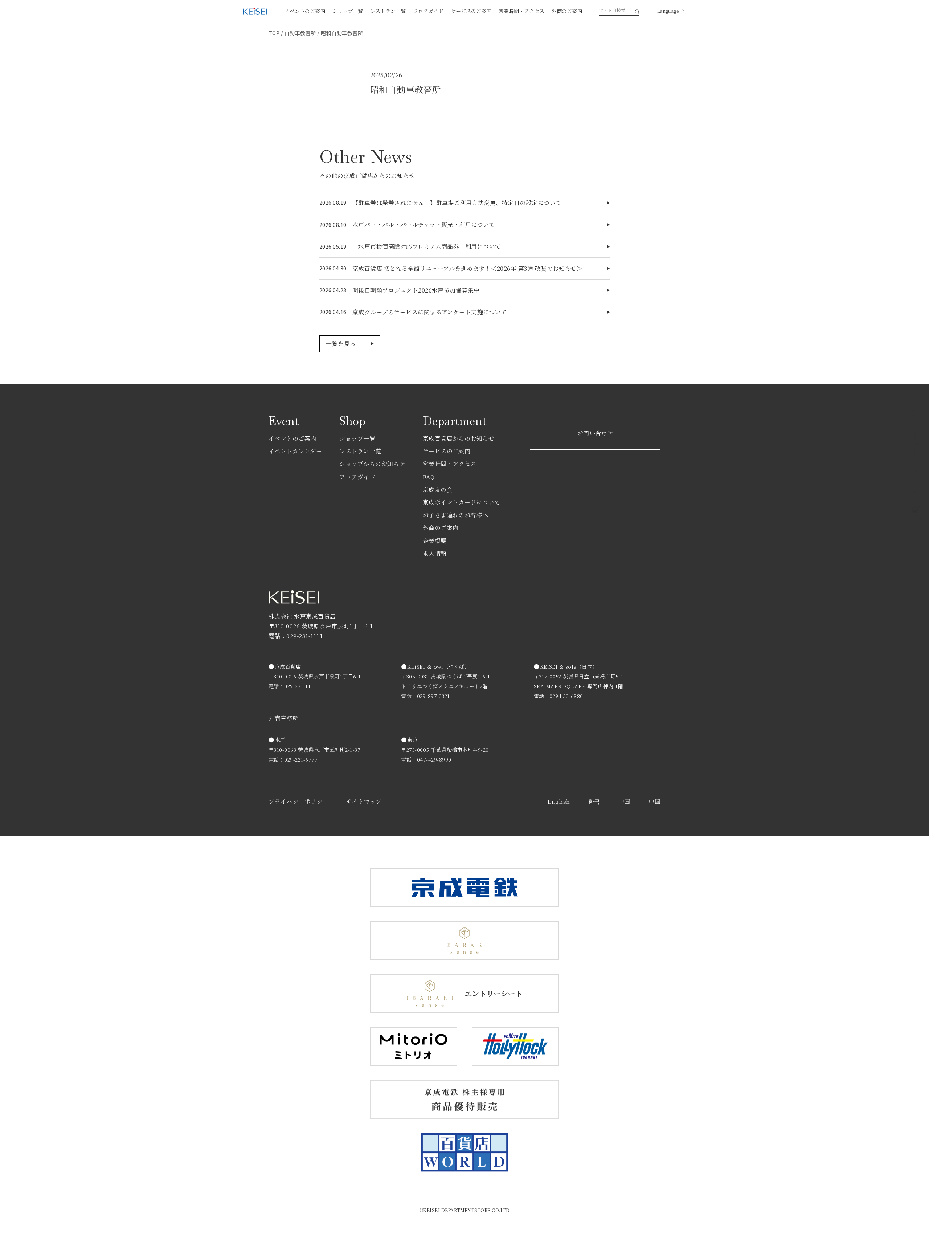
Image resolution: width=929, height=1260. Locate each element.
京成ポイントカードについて (461, 502)
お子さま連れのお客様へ (455, 515)
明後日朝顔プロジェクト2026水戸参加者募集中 (416, 290)
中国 (624, 801)
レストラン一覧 (388, 11)
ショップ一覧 (347, 11)
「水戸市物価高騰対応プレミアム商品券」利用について (426, 246)
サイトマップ (364, 801)
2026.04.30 (333, 268)
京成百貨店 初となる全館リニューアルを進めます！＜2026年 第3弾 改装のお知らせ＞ (467, 268)
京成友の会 (438, 489)
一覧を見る (341, 343)
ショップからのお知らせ (372, 464)
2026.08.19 (333, 202)
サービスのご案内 (471, 11)
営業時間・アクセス (521, 11)
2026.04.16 (333, 311)
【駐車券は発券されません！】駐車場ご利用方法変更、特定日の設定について (457, 203)
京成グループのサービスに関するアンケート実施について (429, 312)
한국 (594, 801)
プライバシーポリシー (298, 801)
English (558, 801)
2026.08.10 (333, 224)
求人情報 (435, 553)
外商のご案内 (567, 11)
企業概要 (435, 541)
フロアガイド (428, 11)
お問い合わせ (595, 433)
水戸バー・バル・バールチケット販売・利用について (423, 224)
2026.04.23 (333, 290)
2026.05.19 (333, 246)
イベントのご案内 (305, 11)
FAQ (428, 477)
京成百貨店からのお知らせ (459, 438)
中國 (654, 801)
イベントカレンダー (295, 451)
